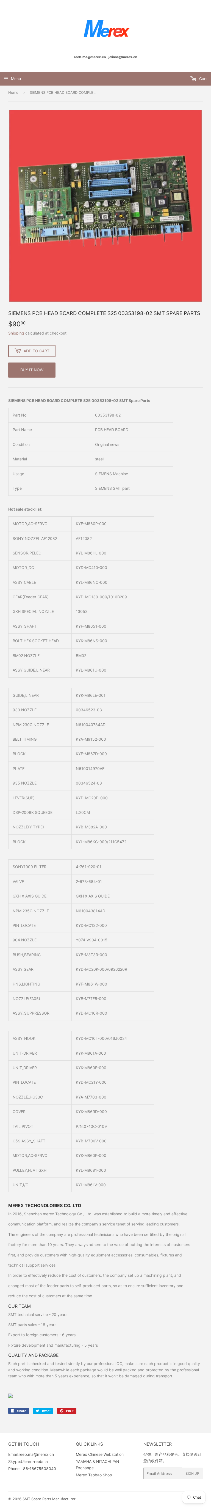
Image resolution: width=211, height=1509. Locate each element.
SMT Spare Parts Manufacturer (49, 1499)
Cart (202, 78)
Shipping (16, 333)
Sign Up (192, 1473)
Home (13, 92)
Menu (16, 78)
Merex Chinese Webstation (100, 1454)
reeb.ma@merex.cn (36, 1454)
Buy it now (31, 369)
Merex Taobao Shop (94, 1475)
